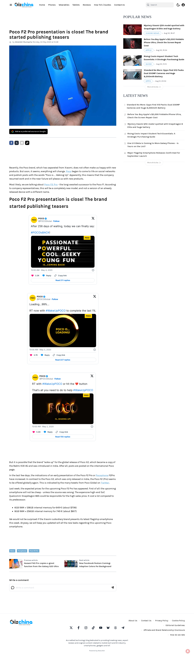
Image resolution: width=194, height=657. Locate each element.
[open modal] (183, 4)
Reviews (87, 5)
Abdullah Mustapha (23, 42)
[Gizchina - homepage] (24, 5)
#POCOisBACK (40, 232)
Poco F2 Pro (51, 184)
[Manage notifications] (188, 651)
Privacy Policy (161, 620)
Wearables (64, 5)
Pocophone (102, 475)
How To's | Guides (102, 5)
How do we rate (177, 635)
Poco (68, 171)
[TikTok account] (93, 627)
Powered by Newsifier (97, 651)
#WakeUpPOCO (56, 310)
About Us (133, 620)
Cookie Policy (178, 620)
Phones (52, 5)
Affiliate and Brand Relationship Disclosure (164, 630)
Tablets (76, 5)
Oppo (148, 81)
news (12, 551)
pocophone (22, 551)
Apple (149, 50)
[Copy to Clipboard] (27, 143)
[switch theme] (178, 5)
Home (42, 5)
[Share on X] (17, 143)
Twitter (105, 482)
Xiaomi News (152, 33)
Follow (56, 221)
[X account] (71, 627)
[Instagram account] (85, 627)
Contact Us (119, 5)
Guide (149, 64)
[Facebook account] (78, 627)
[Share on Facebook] (11, 143)
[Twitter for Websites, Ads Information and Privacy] (93, 270)
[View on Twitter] (93, 220)
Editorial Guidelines (175, 625)
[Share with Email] (22, 143)
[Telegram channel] (122, 627)
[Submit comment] (112, 587)
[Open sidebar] (10, 4)
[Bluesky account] (108, 627)
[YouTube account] (100, 627)
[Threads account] (115, 627)
